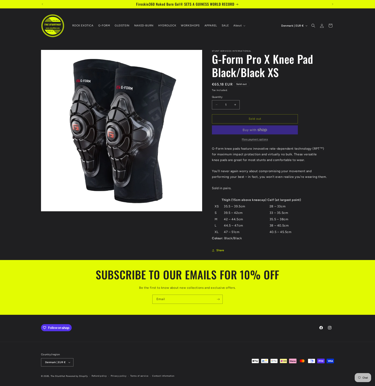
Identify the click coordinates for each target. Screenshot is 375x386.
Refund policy (99, 376)
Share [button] (220, 250)
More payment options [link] (255, 139)
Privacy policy (119, 376)
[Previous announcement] (42, 4)
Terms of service (139, 376)
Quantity (217, 96)
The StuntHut (58, 376)
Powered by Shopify (77, 376)
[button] (239, 26)
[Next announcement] (332, 4)
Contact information (163, 376)
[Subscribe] (218, 299)
